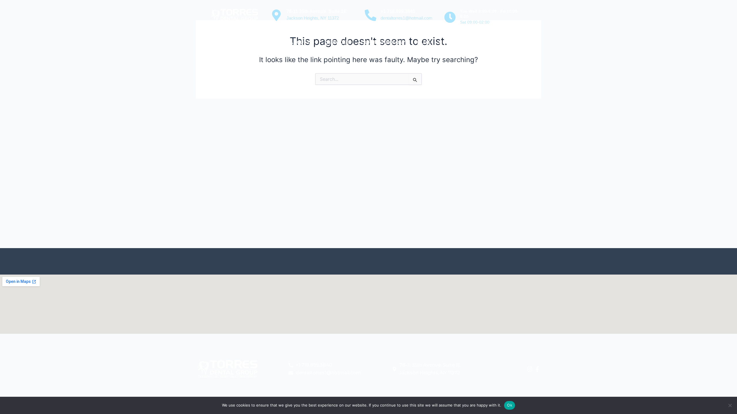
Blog (423, 42)
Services (338, 42)
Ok (509, 405)
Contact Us (454, 42)
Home (274, 42)
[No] (730, 405)
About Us (302, 42)
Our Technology (383, 42)
